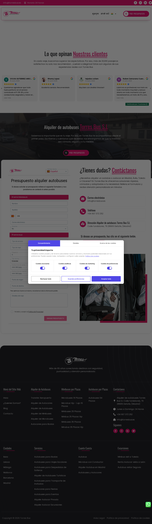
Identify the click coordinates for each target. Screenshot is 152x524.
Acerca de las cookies (108, 243)
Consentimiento (44, 243)
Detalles (76, 243)
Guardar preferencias (76, 279)
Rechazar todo (45, 279)
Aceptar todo (106, 279)
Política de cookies (92, 256)
